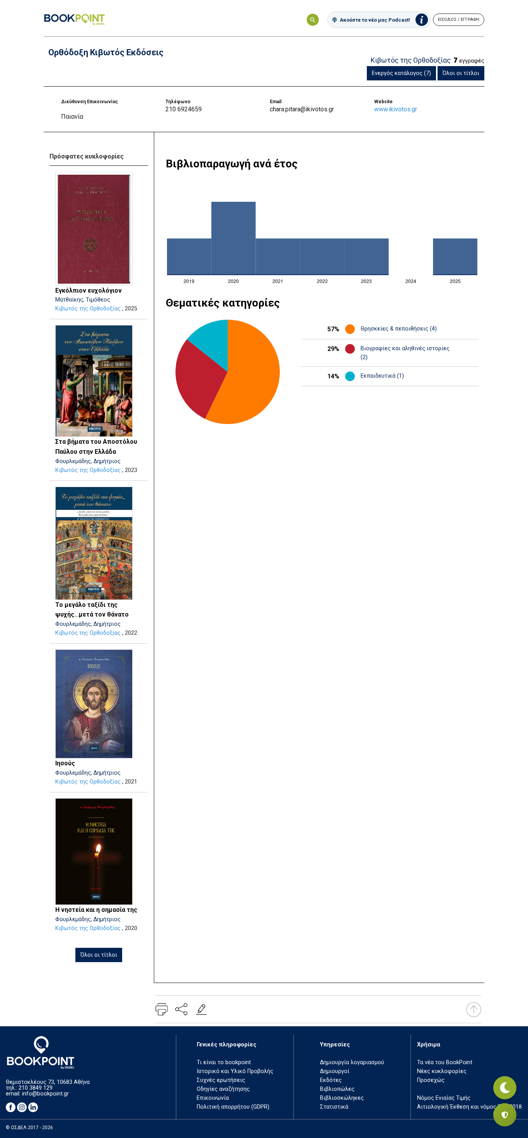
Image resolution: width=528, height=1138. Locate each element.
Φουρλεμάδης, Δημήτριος (88, 461)
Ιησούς (65, 763)
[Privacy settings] (504, 1114)
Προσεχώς (431, 1080)
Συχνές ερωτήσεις (221, 1080)
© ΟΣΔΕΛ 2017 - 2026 (29, 1127)
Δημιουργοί (334, 1071)
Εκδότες (331, 1080)
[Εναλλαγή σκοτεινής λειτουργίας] (504, 1087)
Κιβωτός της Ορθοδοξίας (88, 308)
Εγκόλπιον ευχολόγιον (88, 290)
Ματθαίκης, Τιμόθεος (82, 299)
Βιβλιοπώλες (337, 1089)
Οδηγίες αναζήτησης (223, 1089)
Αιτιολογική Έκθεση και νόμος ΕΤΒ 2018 (469, 1107)
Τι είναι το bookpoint (224, 1062)
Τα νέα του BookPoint (444, 1062)
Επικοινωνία (213, 1098)
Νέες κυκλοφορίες (442, 1071)
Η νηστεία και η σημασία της (96, 909)
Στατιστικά (334, 1107)
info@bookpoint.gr (45, 1093)
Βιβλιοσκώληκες (342, 1098)
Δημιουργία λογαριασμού (352, 1062)
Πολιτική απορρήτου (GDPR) (233, 1107)
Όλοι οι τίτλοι (461, 73)
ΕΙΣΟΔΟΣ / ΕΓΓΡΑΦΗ (458, 19)
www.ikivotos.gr (395, 109)
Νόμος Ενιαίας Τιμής (443, 1098)
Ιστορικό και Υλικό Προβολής (235, 1071)
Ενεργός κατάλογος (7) (401, 73)
